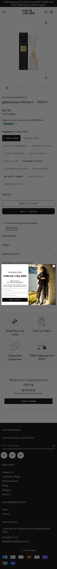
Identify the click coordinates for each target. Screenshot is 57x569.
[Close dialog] (54, 266)
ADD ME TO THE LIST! (15, 299)
